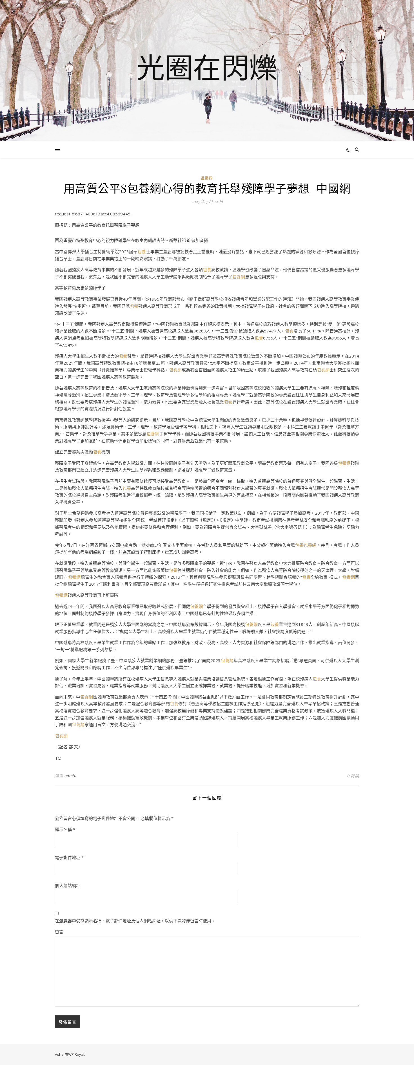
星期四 (207, 178)
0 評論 (353, 776)
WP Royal (76, 1054)
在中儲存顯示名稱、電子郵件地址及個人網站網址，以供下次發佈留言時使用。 (135, 920)
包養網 (238, 276)
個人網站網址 (67, 885)
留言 (59, 931)
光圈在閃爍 (207, 67)
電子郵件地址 (69, 857)
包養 (141, 251)
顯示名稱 (65, 829)
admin (70, 775)
